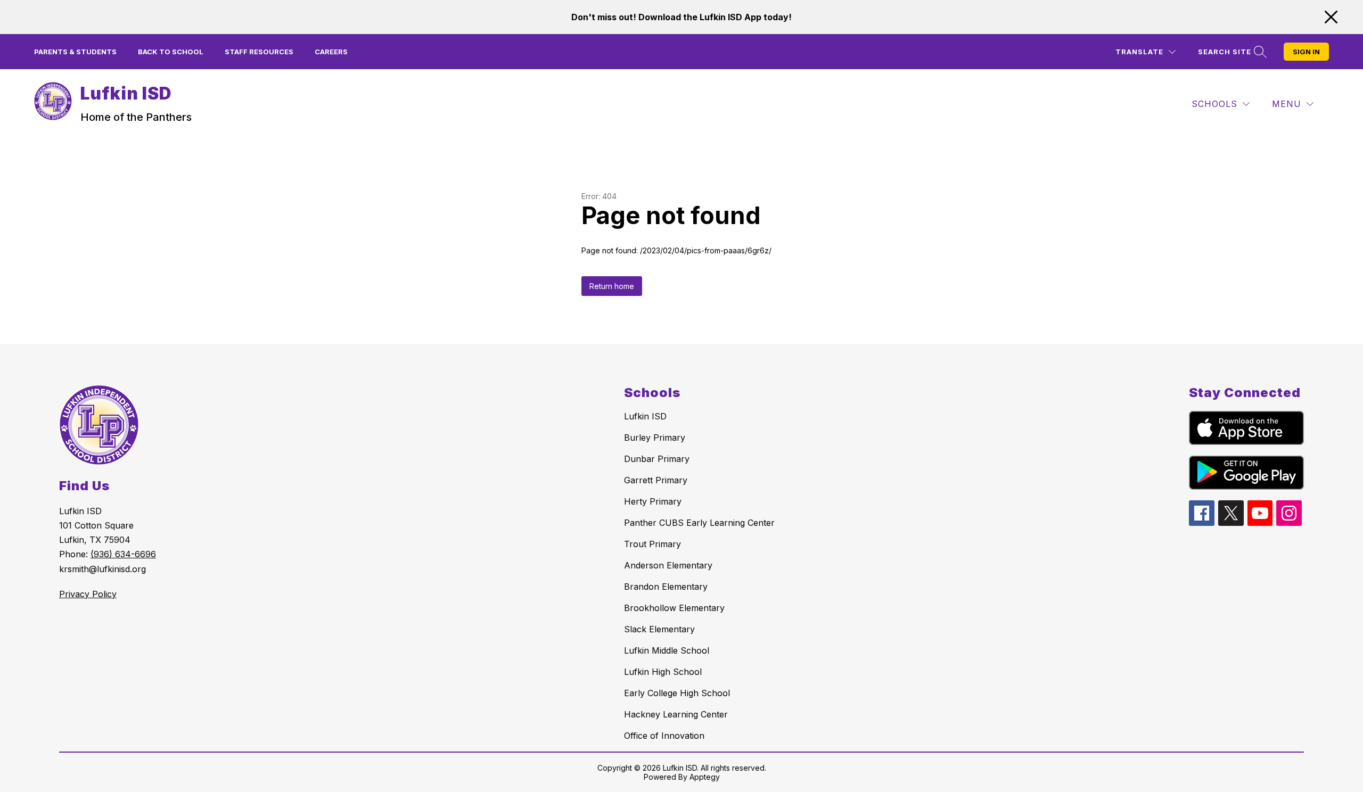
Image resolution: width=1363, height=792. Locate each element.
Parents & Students (75, 51)
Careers (331, 51)
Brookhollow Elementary (674, 608)
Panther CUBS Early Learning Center (699, 522)
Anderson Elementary (668, 565)
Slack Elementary (659, 629)
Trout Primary (652, 544)
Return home (611, 286)
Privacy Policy (88, 594)
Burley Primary (654, 437)
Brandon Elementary (666, 586)
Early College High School (677, 693)
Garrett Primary (655, 480)
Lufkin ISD (645, 416)
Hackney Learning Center (676, 714)
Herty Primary (653, 501)
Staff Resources (259, 51)
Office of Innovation (664, 735)
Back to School (170, 51)
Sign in (1306, 51)
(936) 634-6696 (123, 554)
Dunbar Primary (656, 458)
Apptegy (704, 776)
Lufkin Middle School (666, 650)
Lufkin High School (663, 671)
